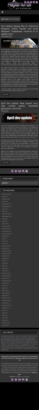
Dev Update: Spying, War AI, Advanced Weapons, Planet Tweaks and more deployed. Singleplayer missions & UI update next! (19, 30)
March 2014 (5, 271)
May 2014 (4, 266)
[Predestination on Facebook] (25, 2)
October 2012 (6, 303)
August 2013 (5, 283)
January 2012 (5, 325)
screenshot (4, 348)
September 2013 (6, 281)
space (27, 348)
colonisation (24, 336)
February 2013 (6, 293)
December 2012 (6, 298)
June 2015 (5, 241)
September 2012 (6, 305)
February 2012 (6, 323)
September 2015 (6, 234)
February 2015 (6, 246)
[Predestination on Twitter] (28, 2)
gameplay (29, 340)
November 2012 (6, 300)
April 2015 (5, 243)
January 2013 (5, 295)
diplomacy (18, 338)
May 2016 (4, 221)
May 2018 (4, 201)
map (8, 344)
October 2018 (6, 199)
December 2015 (6, 229)
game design (11, 340)
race (27, 346)
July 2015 (4, 238)
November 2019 (6, 194)
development (11, 338)
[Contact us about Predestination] (34, 2)
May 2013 (4, 288)
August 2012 (5, 308)
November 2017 (6, 204)
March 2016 (5, 224)
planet (35, 344)
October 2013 (6, 278)
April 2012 (5, 318)
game (33, 338)
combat (30, 336)
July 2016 (4, 219)
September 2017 (6, 206)
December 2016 (6, 214)
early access (24, 338)
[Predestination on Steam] (31, 2)
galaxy (30, 338)
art (8, 336)
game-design (4, 340)
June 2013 (5, 285)
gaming (34, 340)
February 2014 (6, 273)
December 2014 (6, 251)
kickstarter (4, 344)
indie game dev (20, 342)
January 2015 (5, 248)
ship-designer (18, 348)
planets (3, 346)
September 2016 (6, 216)
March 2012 (5, 320)
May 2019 (4, 196)
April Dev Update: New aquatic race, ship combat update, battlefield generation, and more (19, 106)
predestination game (19, 346)
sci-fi (33, 346)
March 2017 (5, 211)
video (7, 350)
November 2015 (6, 231)
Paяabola (19, 376)
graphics (3, 342)
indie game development (31, 342)
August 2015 (5, 236)
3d (1, 336)
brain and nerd (17, 336)
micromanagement (24, 344)
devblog (5, 338)
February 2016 (6, 226)
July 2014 (4, 261)
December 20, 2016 (7, 36)
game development (21, 340)
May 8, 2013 (5, 111)
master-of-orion (14, 344)
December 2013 (6, 276)
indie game (12, 342)
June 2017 (5, 209)
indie (7, 342)
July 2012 (4, 310)
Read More (5, 94)
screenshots (11, 348)
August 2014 (5, 258)
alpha (6, 336)
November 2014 (6, 253)
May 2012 (4, 315)
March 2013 (5, 290)
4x (3, 336)
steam (31, 348)
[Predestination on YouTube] (37, 2)
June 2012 (5, 313)
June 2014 (5, 263)
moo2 (31, 344)
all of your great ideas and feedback (26, 137)
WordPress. (26, 376)
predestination (10, 346)
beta (11, 336)
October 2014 (6, 256)
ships (24, 348)
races (29, 346)
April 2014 (5, 268)
